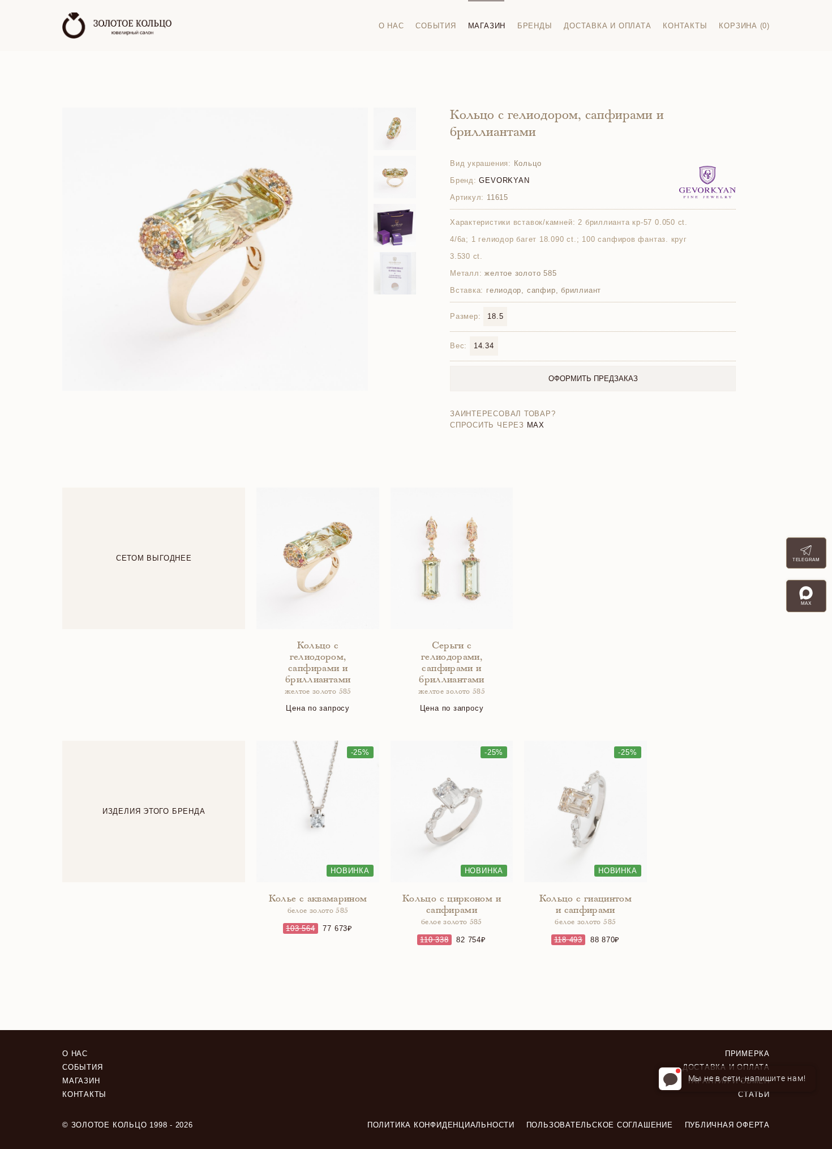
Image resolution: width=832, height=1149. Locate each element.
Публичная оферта (727, 1125)
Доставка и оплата (607, 26)
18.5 (495, 316)
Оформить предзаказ (593, 378)
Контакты (685, 26)
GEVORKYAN (504, 180)
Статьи (754, 1094)
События (435, 26)
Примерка (747, 1053)
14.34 (484, 345)
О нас (391, 26)
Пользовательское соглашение (599, 1125)
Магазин (486, 26)
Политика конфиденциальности (440, 1125)
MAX (535, 425)
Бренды (534, 26)
